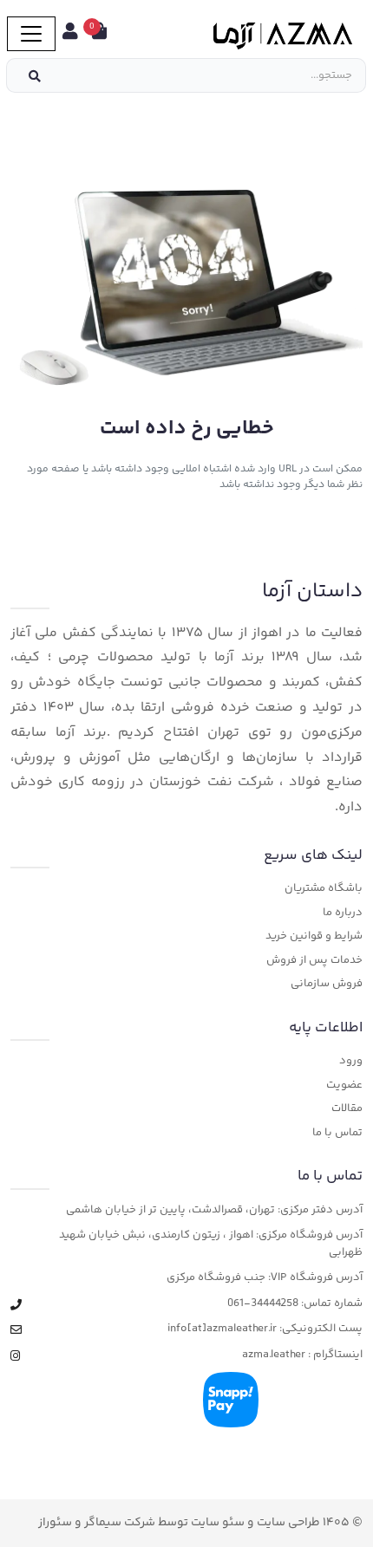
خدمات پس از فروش (314, 960)
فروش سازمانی (327, 984)
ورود (351, 1061)
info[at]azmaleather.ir (222, 1329)
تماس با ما (337, 1133)
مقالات (347, 1109)
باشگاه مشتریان (324, 889)
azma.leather (273, 1355)
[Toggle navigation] (31, 33)
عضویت (344, 1085)
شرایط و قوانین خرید (314, 936)
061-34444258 (262, 1304)
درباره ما (343, 913)
